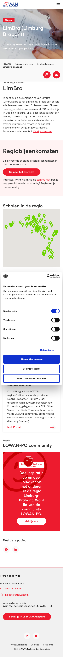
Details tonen (47, 350)
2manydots (45, 649)
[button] (30, 224)
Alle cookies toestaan (31, 359)
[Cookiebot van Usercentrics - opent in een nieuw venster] (47, 276)
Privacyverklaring (18, 644)
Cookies (35, 644)
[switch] (55, 320)
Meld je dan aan (42, 131)
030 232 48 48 (13, 588)
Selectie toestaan (31, 369)
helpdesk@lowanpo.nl (17, 594)
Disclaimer (47, 644)
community (43, 179)
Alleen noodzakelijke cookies (31, 378)
